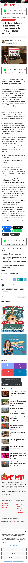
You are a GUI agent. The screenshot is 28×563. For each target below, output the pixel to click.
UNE (17, 273)
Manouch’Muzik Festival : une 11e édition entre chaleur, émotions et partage (18, 393)
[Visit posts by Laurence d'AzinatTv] (3, 42)
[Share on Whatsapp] (18, 279)
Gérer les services (13, 545)
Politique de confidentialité (18, 561)
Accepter (14, 549)
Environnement (13, 429)
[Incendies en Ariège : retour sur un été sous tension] (5, 410)
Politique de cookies (8, 561)
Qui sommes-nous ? (6, 503)
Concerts (12, 450)
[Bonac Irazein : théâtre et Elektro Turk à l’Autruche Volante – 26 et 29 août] (5, 455)
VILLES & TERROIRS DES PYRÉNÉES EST (18, 413)
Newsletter (4, 505)
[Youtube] (7, 372)
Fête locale (12, 467)
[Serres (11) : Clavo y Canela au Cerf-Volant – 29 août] (5, 448)
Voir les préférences (14, 557)
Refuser (14, 553)
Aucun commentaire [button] (21, 297)
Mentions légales (20, 512)
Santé (11, 435)
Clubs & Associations (14, 396)
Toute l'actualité (13, 411)
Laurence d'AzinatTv (9, 40)
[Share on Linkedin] (21, 279)
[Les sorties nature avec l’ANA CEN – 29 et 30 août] (5, 441)
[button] (26, 531)
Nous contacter (5, 507)
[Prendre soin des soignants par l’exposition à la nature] (5, 434)
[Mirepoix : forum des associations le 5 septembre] (5, 419)
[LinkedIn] (20, 372)
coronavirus (12, 273)
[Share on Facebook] (14, 279)
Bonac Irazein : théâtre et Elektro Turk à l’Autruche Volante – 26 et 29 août (18, 455)
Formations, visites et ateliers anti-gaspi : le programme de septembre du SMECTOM (17, 425)
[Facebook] (7, 366)
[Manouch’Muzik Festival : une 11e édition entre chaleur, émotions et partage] (5, 394)
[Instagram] (20, 366)
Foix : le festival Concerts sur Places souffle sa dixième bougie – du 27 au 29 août (18, 463)
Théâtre (15, 458)
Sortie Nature (12, 443)
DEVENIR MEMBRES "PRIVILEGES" (11, 384)
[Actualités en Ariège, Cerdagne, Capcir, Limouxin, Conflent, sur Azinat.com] (9, 5)
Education (12, 405)
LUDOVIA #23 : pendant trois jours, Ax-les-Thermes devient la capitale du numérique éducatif (18, 401)
